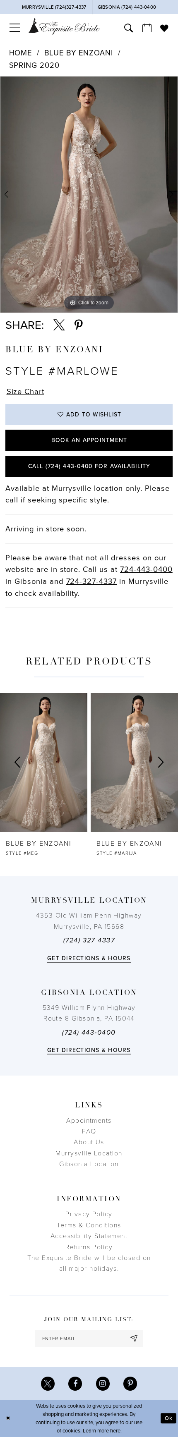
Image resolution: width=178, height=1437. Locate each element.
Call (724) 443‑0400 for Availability (89, 466)
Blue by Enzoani (78, 52)
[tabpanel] (89, 195)
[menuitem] (14, 28)
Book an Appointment (89, 440)
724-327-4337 (91, 581)
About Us (89, 1142)
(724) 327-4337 (89, 940)
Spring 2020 (34, 65)
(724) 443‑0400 (88, 1032)
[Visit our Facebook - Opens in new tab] (75, 1383)
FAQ (89, 1131)
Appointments (88, 1121)
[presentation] (43, 762)
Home (20, 52)
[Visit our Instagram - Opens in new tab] (103, 1383)
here (115, 1430)
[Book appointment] (147, 28)
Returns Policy (89, 1247)
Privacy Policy (88, 1214)
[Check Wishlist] (164, 28)
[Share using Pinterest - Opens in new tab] (79, 325)
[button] (14, 28)
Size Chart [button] (26, 391)
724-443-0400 (146, 569)
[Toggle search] (129, 28)
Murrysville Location (88, 1153)
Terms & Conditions (89, 1225)
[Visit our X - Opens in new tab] (48, 1383)
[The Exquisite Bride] (64, 26)
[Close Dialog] (8, 1418)
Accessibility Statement (89, 1236)
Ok (169, 1418)
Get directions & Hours (89, 958)
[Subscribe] (134, 1338)
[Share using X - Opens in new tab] (59, 325)
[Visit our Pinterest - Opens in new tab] (130, 1383)
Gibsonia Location (89, 1164)
